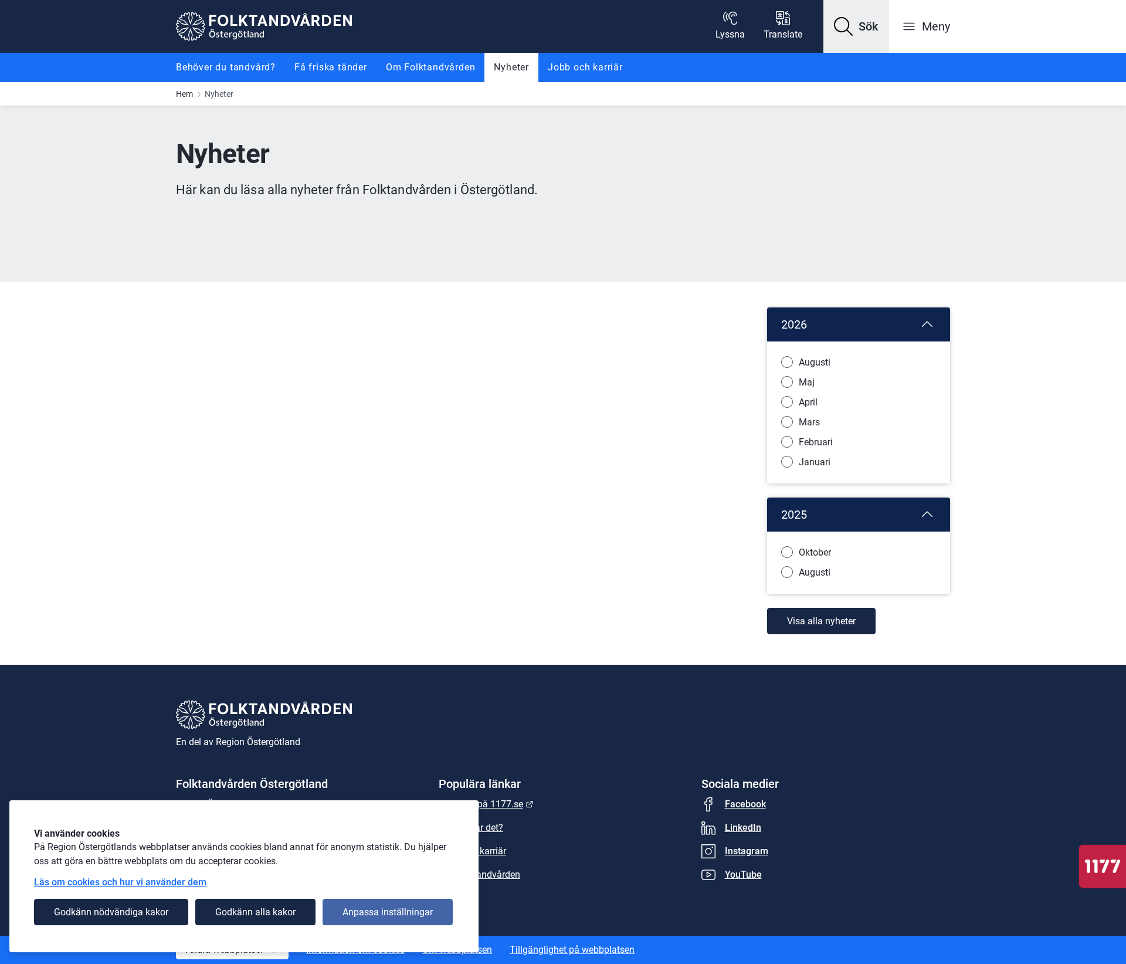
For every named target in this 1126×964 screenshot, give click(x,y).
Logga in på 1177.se (486, 804)
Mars (809, 422)
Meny (936, 26)
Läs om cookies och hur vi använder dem (120, 882)
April (808, 402)
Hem (184, 94)
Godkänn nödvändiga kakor (111, 912)
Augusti (814, 362)
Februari (816, 442)
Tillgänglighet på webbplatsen (572, 949)
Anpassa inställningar (387, 912)
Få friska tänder (330, 67)
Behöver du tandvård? (226, 67)
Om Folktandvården (431, 67)
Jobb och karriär (585, 67)
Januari (814, 462)
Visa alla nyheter (821, 621)
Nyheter (511, 67)
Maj (807, 382)
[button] (856, 26)
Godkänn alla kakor (255, 912)
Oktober (815, 552)
